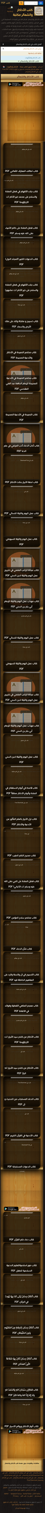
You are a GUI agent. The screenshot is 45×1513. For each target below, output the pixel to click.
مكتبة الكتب (36, 1493)
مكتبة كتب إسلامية (34, 53)
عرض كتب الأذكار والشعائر (32, 48)
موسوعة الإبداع (20, 1508)
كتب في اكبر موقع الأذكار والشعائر (20, 1473)
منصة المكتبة (27, 1493)
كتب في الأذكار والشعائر (33, 71)
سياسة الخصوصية (16, 1493)
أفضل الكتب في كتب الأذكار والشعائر (28, 44)
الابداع (40, 67)
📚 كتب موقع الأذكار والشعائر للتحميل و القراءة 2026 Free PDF (22, 68)
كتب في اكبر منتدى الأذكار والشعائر (24, 1477)
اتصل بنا (30, 1496)
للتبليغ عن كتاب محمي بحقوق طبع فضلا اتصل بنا (19, 1488)
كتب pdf (23, 1496)
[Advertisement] (22, 1188)
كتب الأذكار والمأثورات (32, 57)
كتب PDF (5, 3)
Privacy (15, 1496)
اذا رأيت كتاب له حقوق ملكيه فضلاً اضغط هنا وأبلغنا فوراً (18, 1503)
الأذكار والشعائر (38, 1473)
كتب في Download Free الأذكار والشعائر (22, 1474)
